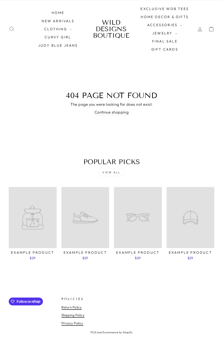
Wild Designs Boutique (111, 29)
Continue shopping (112, 112)
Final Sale (164, 41)
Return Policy (71, 307)
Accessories (163, 25)
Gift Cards (164, 49)
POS (93, 332)
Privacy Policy (72, 323)
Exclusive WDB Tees (164, 9)
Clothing (56, 29)
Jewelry (163, 33)
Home (58, 12)
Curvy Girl (58, 37)
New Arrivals (58, 21)
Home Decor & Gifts (165, 17)
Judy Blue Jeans (58, 45)
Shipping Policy (73, 315)
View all (111, 172)
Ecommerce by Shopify (117, 332)
